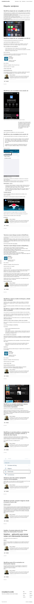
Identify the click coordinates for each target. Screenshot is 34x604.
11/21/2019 (5, 452)
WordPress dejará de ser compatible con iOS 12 (17, 11)
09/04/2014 (5, 579)
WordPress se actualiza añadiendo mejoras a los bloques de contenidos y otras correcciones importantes (16, 405)
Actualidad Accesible (6, 1)
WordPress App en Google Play (18, 367)
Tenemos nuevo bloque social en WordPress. (16, 235)
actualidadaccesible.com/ (12, 79)
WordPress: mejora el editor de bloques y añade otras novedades (17, 299)
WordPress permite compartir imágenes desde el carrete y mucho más (16, 501)
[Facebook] (5, 81)
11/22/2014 (5, 555)
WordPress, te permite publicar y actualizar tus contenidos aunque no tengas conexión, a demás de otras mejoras (16, 433)
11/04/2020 (5, 228)
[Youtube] (6, 81)
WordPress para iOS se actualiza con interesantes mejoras (14, 563)
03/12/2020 (5, 425)
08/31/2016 (5, 523)
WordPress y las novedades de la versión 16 (16, 90)
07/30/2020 (5, 378)
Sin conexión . (15, 243)
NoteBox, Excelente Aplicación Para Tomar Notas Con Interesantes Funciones (15, 531)
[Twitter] (4, 81)
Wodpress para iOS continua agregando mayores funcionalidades (15, 478)
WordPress (10, 56)
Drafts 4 (5, 540)
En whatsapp (6, 217)
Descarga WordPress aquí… (8, 70)
